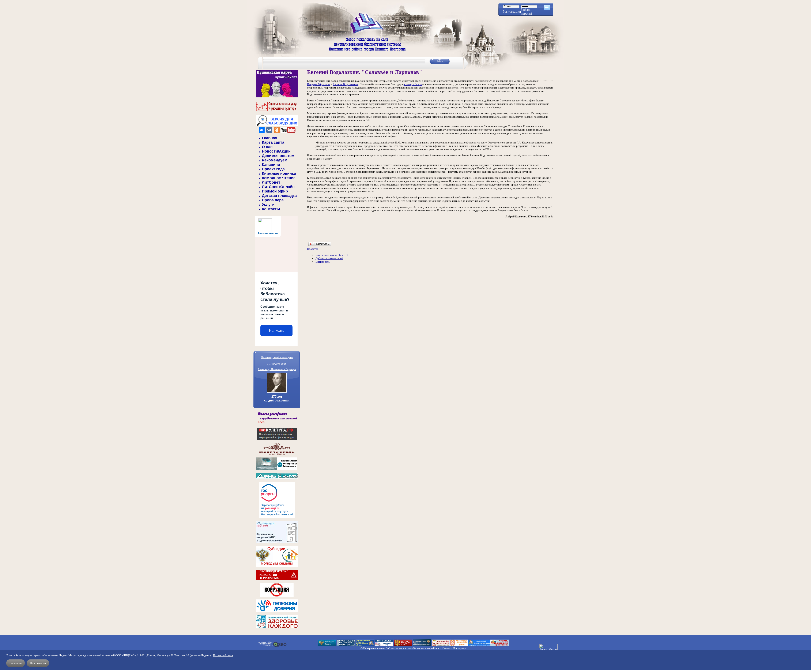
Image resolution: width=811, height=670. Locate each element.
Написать (276, 330)
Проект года (273, 169)
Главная (269, 138)
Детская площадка (279, 196)
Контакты (271, 209)
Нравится (312, 248)
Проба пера (273, 200)
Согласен (16, 663)
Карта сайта (273, 142)
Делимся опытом (278, 156)
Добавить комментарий (329, 258)
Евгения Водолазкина (345, 84)
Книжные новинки (279, 173)
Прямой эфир (275, 191)
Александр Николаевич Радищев (277, 369)
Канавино (271, 164)
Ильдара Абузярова (318, 84)
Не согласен (38, 663)
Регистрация (512, 11)
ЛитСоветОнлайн (278, 187)
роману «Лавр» (412, 84)
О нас (267, 147)
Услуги (268, 204)
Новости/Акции (276, 151)
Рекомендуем (274, 160)
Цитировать (323, 261)
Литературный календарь (277, 357)
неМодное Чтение (278, 178)
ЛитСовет (271, 182)
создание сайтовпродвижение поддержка (265, 643)
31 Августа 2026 (277, 363)
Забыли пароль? (526, 11)
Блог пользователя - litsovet (332, 255)
